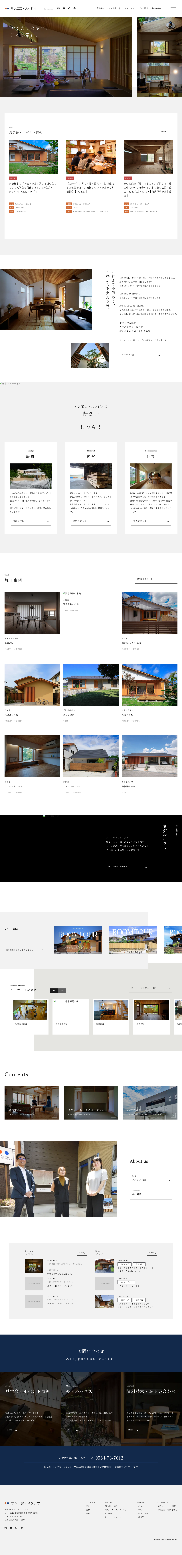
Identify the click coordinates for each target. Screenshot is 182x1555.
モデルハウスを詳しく (118, 866)
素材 (88, 1510)
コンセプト (90, 1502)
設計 (88, 1506)
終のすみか (109, 1502)
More (163, 131)
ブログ (140, 1510)
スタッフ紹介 (139, 1178)
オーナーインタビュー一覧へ (144, 987)
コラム (140, 1506)
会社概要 (136, 1193)
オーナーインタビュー (113, 1517)
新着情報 (141, 1502)
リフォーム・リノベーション (116, 1510)
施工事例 (108, 1513)
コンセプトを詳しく (129, 354)
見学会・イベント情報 (106, 8)
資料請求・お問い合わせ (151, 8)
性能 (88, 1513)
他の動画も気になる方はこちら (19, 949)
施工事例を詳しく (145, 579)
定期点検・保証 (110, 1506)
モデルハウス (128, 8)
